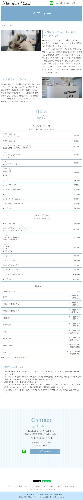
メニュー (28, 486)
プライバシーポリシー (35, 489)
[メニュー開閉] (78, 3)
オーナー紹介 (48, 486)
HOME (3, 26)
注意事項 (59, 486)
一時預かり (37, 486)
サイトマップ (50, 489)
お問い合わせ (45, 451)
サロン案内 (18, 486)
